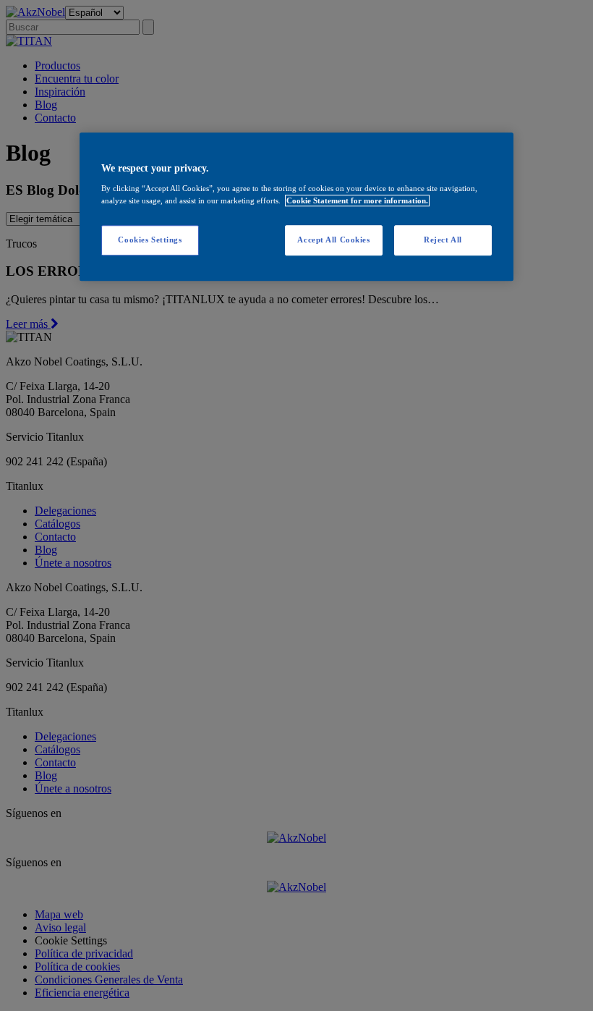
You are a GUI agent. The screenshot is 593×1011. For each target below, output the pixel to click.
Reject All (443, 240)
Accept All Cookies (333, 240)
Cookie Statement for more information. (357, 200)
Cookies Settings (150, 240)
